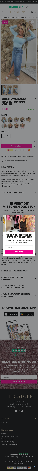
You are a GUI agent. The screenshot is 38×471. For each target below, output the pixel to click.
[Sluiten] (33, 217)
